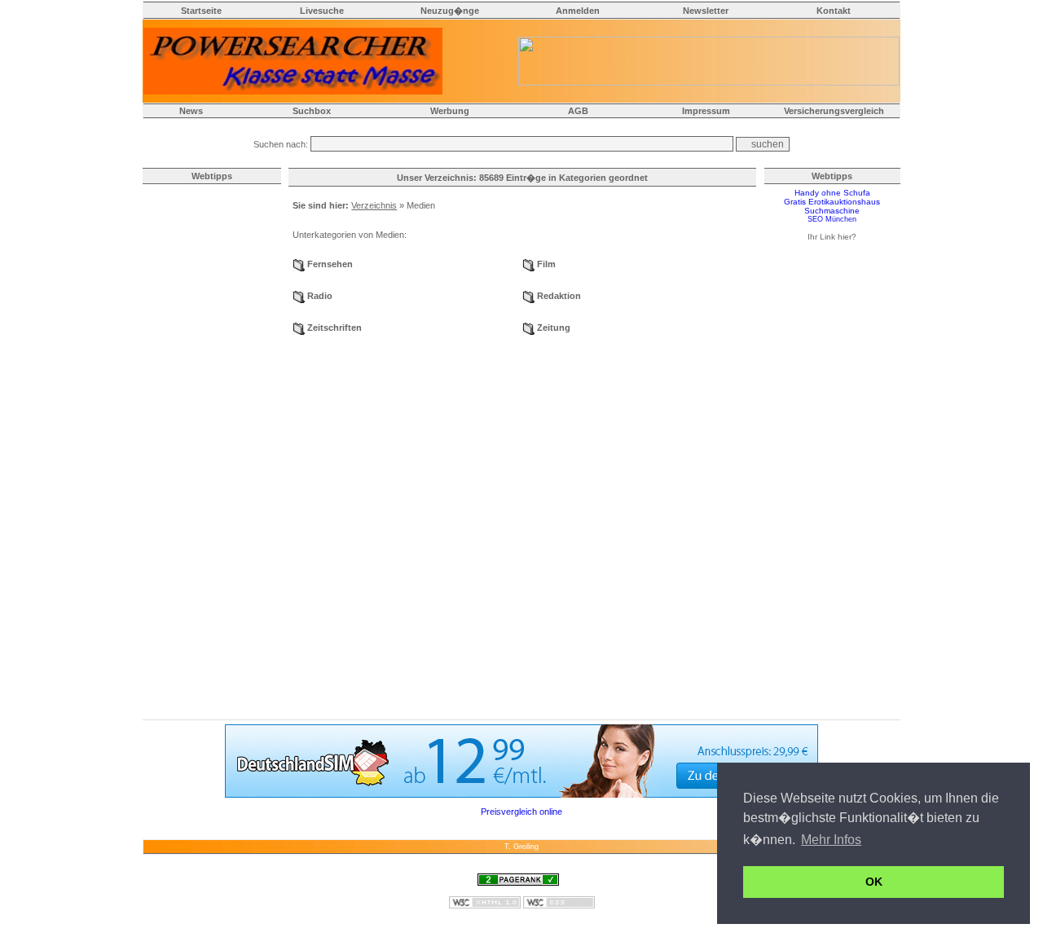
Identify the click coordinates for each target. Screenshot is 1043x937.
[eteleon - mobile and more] (521, 794)
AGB (578, 111)
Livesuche (322, 10)
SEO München (832, 219)
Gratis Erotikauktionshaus (832, 201)
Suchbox (312, 111)
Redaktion (559, 296)
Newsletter (705, 10)
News (191, 111)
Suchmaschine (832, 210)
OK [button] (873, 881)
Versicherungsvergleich (834, 111)
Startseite (201, 10)
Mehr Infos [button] (831, 840)
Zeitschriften (334, 327)
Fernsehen (330, 264)
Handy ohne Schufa (832, 192)
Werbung (449, 111)
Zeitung (553, 327)
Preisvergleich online (521, 811)
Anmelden (578, 10)
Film (546, 264)
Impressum (706, 111)
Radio (319, 296)
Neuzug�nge (449, 10)
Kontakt (833, 10)
